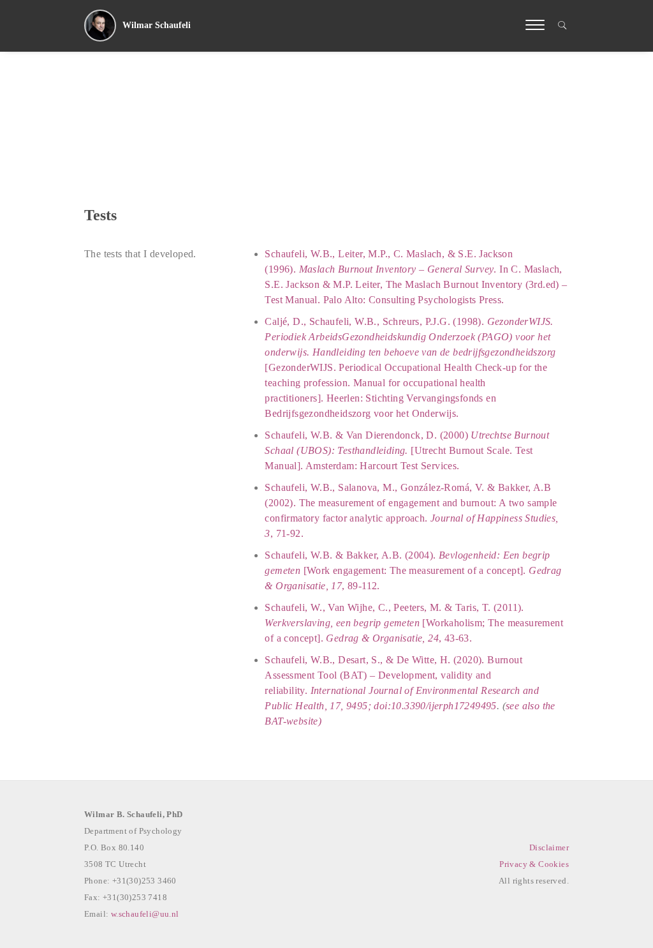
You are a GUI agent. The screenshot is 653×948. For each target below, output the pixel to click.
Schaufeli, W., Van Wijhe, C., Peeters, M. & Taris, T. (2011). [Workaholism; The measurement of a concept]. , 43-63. (414, 622)
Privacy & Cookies (534, 864)
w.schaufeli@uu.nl (145, 914)
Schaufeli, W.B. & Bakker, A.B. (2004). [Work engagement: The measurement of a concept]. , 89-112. (413, 570)
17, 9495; (350, 705)
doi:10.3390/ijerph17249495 (435, 705)
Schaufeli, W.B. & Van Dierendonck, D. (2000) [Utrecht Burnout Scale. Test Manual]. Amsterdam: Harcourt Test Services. (407, 450)
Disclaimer (549, 847)
